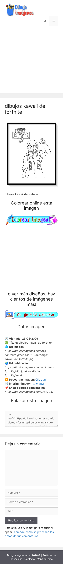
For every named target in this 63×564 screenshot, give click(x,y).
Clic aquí (40, 379)
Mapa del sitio (45, 558)
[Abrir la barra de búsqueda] (44, 21)
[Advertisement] (31, 62)
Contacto (29, 558)
